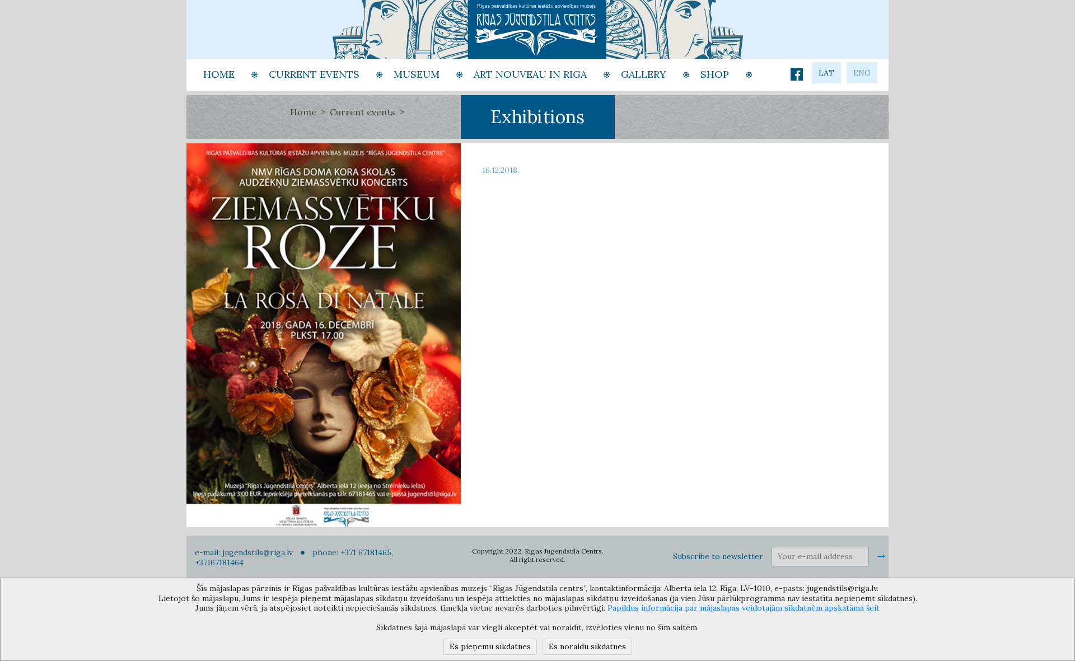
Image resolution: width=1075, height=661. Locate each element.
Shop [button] (714, 74)
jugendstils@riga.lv (257, 552)
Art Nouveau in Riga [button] (530, 74)
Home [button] (219, 74)
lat (826, 73)
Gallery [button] (643, 74)
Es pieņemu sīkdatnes (490, 646)
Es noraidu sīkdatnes (587, 646)
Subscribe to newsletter (718, 556)
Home (303, 112)
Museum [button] (417, 74)
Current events (362, 112)
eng (862, 73)
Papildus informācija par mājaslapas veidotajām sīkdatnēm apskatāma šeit (743, 608)
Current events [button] (314, 74)
